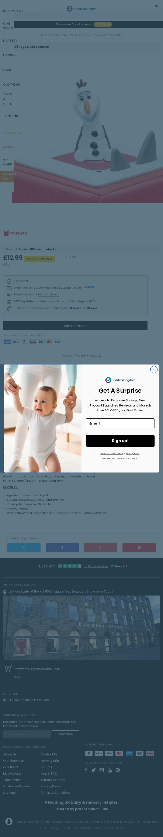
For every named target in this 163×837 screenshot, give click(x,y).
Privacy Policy (133, 453)
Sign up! (120, 441)
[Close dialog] (153, 369)
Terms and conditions (111, 453)
